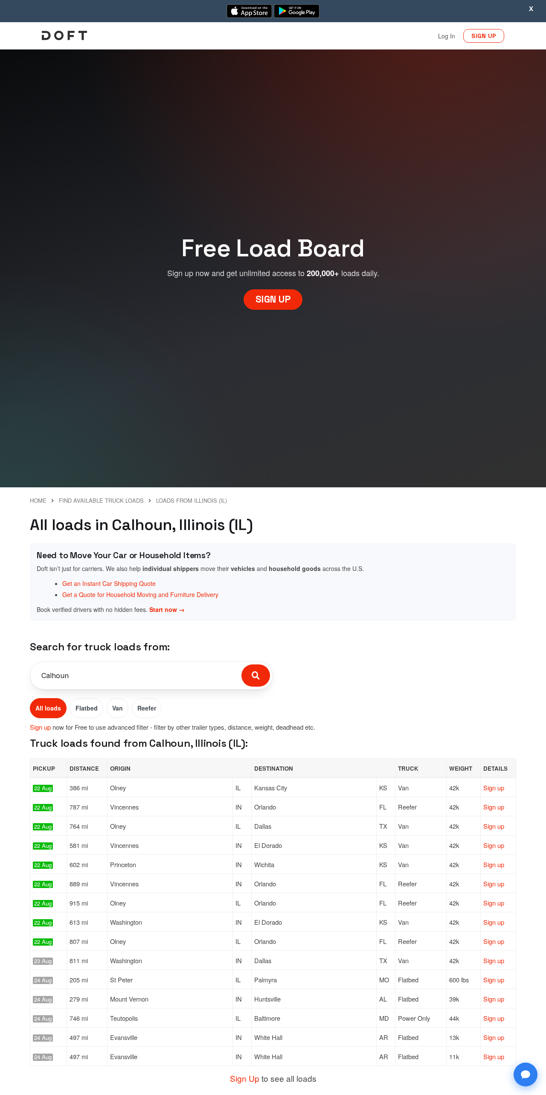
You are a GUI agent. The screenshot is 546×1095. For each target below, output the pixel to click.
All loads (48, 708)
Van (117, 708)
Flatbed (87, 708)
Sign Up (244, 1078)
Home (38, 500)
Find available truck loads (101, 500)
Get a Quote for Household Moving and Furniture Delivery (140, 594)
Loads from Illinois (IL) (191, 500)
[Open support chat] (525, 1074)
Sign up (40, 726)
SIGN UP (483, 36)
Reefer (146, 708)
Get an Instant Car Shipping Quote (109, 583)
